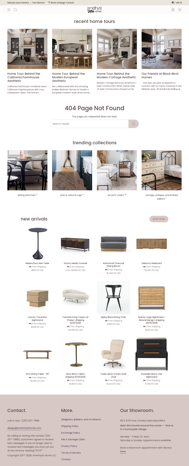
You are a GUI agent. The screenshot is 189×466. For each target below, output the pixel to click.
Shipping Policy (69, 426)
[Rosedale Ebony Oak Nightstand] (151, 354)
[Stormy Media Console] (75, 243)
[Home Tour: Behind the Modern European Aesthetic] (72, 49)
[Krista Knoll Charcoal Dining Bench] (113, 243)
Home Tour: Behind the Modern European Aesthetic (68, 77)
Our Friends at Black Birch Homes (160, 75)
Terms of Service (71, 452)
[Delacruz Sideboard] (151, 243)
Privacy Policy (69, 446)
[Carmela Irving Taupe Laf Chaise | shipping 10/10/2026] (75, 297)
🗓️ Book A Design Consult (61, 2)
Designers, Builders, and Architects (81, 419)
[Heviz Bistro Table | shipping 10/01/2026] (75, 354)
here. (123, 451)
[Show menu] (9, 9)
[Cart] (179, 9)
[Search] (134, 124)
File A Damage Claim (73, 439)
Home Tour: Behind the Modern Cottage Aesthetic (116, 75)
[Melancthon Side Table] (37, 243)
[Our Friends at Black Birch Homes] (162, 49)
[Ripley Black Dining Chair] (113, 297)
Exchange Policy (70, 432)
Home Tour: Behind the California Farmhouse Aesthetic (23, 77)
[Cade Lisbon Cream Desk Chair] (113, 354)
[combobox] (89, 124)
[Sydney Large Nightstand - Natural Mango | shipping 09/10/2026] (151, 297)
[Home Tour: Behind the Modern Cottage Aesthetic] (117, 49)
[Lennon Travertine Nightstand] (37, 297)
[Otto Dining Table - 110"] (37, 354)
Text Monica (38, 2)
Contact (66, 459)
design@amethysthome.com (24, 428)
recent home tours (94, 21)
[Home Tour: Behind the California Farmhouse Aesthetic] (27, 49)
